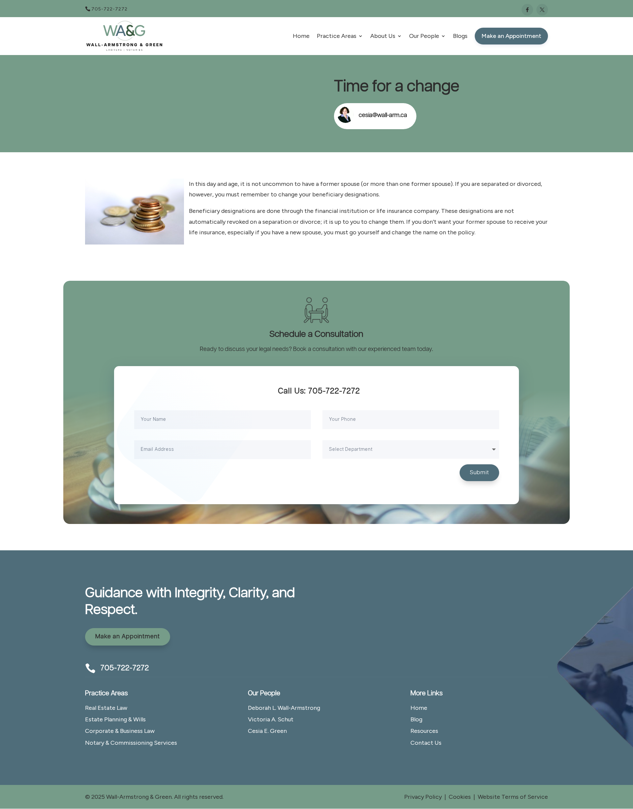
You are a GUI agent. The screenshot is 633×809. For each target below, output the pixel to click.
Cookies (460, 796)
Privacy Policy (423, 796)
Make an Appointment (127, 637)
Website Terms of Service (513, 796)
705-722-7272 (109, 9)
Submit (479, 473)
